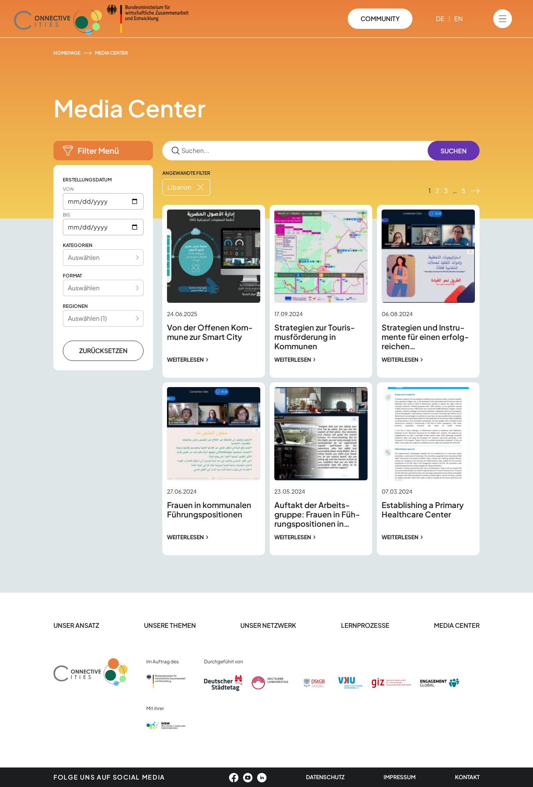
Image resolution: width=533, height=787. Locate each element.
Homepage (66, 53)
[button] (103, 150)
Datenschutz (325, 776)
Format (72, 276)
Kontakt (467, 776)
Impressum (400, 776)
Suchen (454, 151)
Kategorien (77, 245)
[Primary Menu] (502, 18)
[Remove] (200, 187)
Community (380, 18)
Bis (66, 215)
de (440, 18)
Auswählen (83, 257)
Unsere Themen (170, 625)
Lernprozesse (365, 625)
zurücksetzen (103, 350)
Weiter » (475, 190)
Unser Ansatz (76, 625)
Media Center (457, 625)
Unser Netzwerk (268, 625)
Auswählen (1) (87, 318)
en (458, 18)
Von (68, 189)
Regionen (75, 306)
